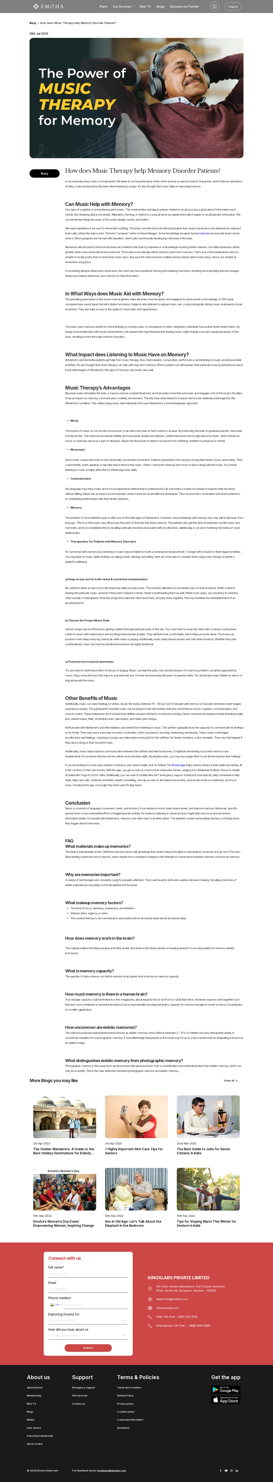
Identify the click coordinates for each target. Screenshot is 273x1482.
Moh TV (145, 6)
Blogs (161, 6)
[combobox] (55, 1305)
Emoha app (178, 765)
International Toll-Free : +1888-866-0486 (183, 1325)
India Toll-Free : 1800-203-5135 (177, 1316)
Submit (88, 1348)
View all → (231, 1080)
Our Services (122, 6)
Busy (33, 23)
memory (204, 233)
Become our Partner (184, 6)
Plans (103, 6)
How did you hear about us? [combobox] (65, 1335)
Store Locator (35, 1443)
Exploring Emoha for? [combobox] (61, 1320)
